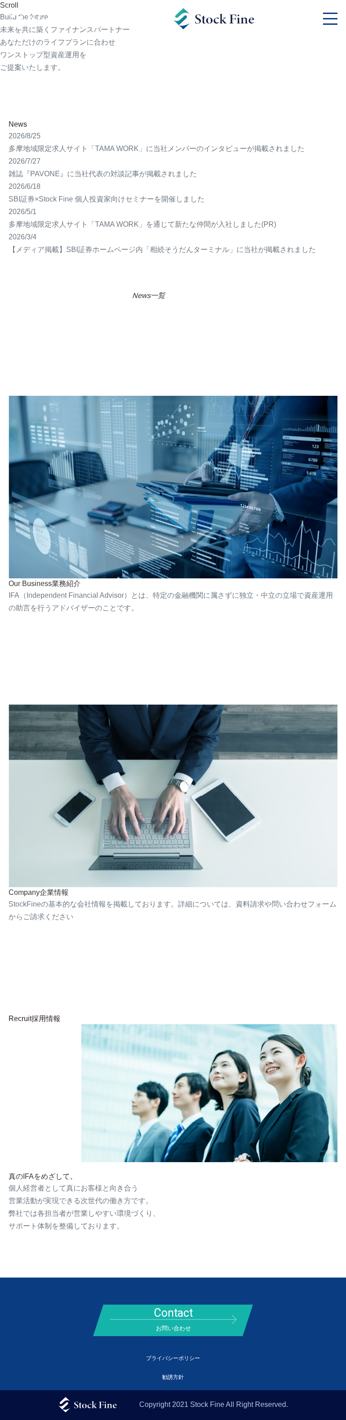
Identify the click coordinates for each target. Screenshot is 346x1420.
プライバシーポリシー (173, 1358)
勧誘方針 (173, 1377)
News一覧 (149, 295)
